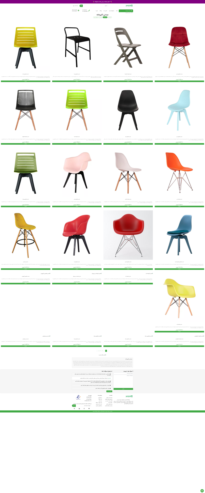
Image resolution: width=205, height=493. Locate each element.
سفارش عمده (110, 402)
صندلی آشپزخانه (127, 12)
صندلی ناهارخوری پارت (77, 74)
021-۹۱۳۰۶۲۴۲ (84, 10)
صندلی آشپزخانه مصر (179, 199)
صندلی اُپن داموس (25, 261)
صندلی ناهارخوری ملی (179, 136)
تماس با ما (105, 10)
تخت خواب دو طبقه (99, 402)
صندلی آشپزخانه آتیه (179, 324)
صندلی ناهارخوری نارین (179, 74)
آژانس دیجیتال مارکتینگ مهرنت (97, 411)
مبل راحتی (100, 401)
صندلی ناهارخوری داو (128, 136)
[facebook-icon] (79, 408)
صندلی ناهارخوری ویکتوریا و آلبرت (179, 261)
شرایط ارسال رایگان (109, 397)
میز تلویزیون (100, 397)
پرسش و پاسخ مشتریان (108, 405)
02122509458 (88, 399)
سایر (97, 10)
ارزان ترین (105, 17)
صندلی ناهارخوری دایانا (26, 74)
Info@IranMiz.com (88, 400)
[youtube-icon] (84, 408)
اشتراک (74, 405)
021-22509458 (85, 11)
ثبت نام (76, 5)
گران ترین (100, 17)
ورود (73, 5)
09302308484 (74, 10)
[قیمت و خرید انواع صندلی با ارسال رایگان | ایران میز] (77, 47)
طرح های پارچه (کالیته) (108, 399)
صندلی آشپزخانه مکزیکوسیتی (179, 338)
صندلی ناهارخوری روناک (25, 199)
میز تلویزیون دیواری (99, 405)
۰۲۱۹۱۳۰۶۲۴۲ (88, 397)
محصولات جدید (111, 10)
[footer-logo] (129, 396)
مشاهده (179, 81)
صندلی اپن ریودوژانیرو (26, 338)
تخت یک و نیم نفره (99, 404)
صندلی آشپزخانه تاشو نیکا (128, 74)
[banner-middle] (102, 355)
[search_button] (81, 6)
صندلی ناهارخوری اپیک (77, 338)
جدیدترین (109, 17)
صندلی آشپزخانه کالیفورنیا (25, 136)
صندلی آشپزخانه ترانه (77, 136)
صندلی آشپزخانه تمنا (128, 276)
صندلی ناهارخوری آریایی (128, 261)
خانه (117, 10)
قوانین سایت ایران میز (109, 401)
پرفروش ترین (96, 17)
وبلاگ (101, 10)
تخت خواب (100, 399)
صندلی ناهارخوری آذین (77, 199)
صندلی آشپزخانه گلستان (128, 199)
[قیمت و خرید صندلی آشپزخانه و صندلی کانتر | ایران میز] (179, 47)
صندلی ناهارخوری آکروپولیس (25, 276)
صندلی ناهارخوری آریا (77, 261)
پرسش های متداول (109, 404)
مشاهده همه (109, 391)
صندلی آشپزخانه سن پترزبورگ (77, 276)
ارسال (123, 389)
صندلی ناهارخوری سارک (128, 338)
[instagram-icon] (74, 408)
